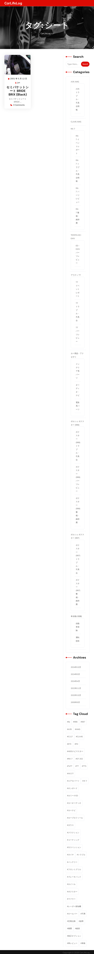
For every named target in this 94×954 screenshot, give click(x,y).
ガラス (71, 825)
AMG (78, 729)
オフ (85, 781)
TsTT (70, 766)
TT (77, 766)
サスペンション (74, 847)
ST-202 (80, 759)
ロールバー (72, 914)
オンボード (72, 788)
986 (75, 722)
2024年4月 (75, 681)
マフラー (72, 899)
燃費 (70, 928)
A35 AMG (75, 82)
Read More (16, 65)
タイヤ (71, 854)
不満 (83, 914)
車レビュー (72, 943)
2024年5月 (75, 674)
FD (77, 744)
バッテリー (72, 862)
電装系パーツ (77, 406)
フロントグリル (74, 869)
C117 (70, 736)
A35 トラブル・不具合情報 (77, 99)
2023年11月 (76, 688)
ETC (69, 744)
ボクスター (72, 891)
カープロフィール (75, 818)
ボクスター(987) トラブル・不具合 (78, 559)
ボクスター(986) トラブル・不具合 (78, 446)
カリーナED (73, 795)
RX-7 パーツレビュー (77, 195)
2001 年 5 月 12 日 (18, 78)
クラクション (73, 832)
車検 (83, 943)
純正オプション (74, 936)
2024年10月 (76, 667)
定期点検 (72, 921)
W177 (71, 773)
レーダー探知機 (74, 906)
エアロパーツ (73, 781)
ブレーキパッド (74, 877)
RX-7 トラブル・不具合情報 (77, 170)
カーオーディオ (74, 803)
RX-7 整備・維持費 (77, 216)
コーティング (73, 840)
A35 (70, 729)
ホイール (72, 884)
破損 (78, 928)
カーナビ (72, 810)
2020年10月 (76, 695)
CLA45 (80, 736)
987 (83, 722)
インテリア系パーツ (77, 371)
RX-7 (73, 129)
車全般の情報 (76, 616)
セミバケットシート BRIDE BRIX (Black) (17, 90)
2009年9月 (75, 702)
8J (69, 722)
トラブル (81, 854)
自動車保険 (77, 627)
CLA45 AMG (76, 122)
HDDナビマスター (75, 751)
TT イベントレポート (77, 289)
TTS (84, 766)
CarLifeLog (13, 3)
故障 (81, 921)
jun (18, 82)
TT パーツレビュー (77, 334)
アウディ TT (76, 275)
